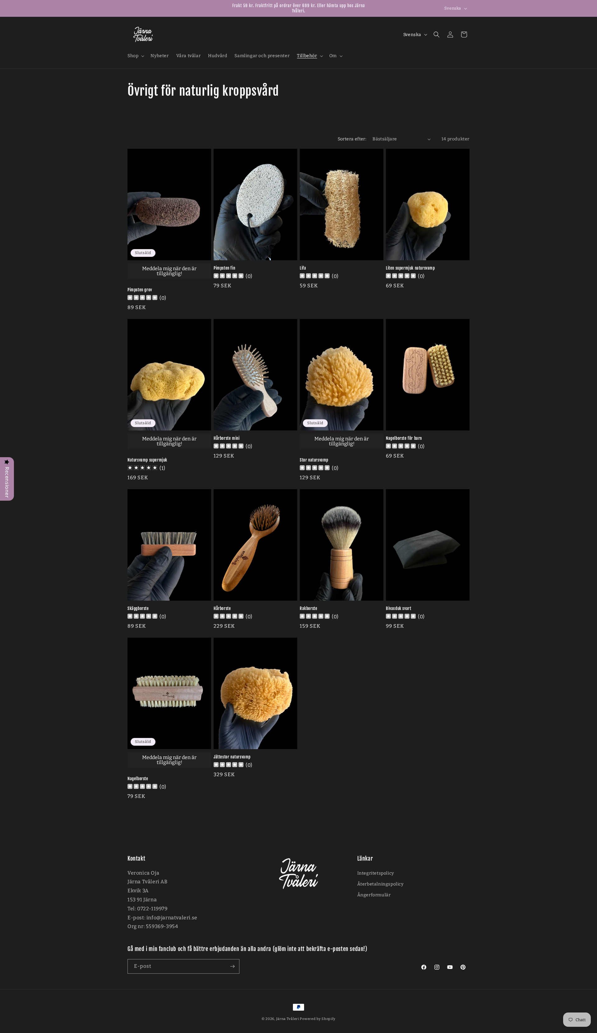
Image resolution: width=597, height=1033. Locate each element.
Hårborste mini (226, 438)
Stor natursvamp (314, 459)
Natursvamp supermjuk (147, 459)
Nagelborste (137, 778)
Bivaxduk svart (398, 608)
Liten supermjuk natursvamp (410, 268)
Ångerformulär (374, 895)
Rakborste (308, 608)
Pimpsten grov (139, 289)
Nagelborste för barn (404, 438)
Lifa (303, 268)
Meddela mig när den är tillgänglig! (169, 271)
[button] (135, 55)
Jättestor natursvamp (232, 756)
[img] (142, 468)
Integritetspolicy (375, 873)
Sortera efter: (352, 139)
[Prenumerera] (232, 966)
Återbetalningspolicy (380, 884)
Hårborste (222, 608)
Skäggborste (138, 608)
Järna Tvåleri (287, 1019)
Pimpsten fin (224, 268)
